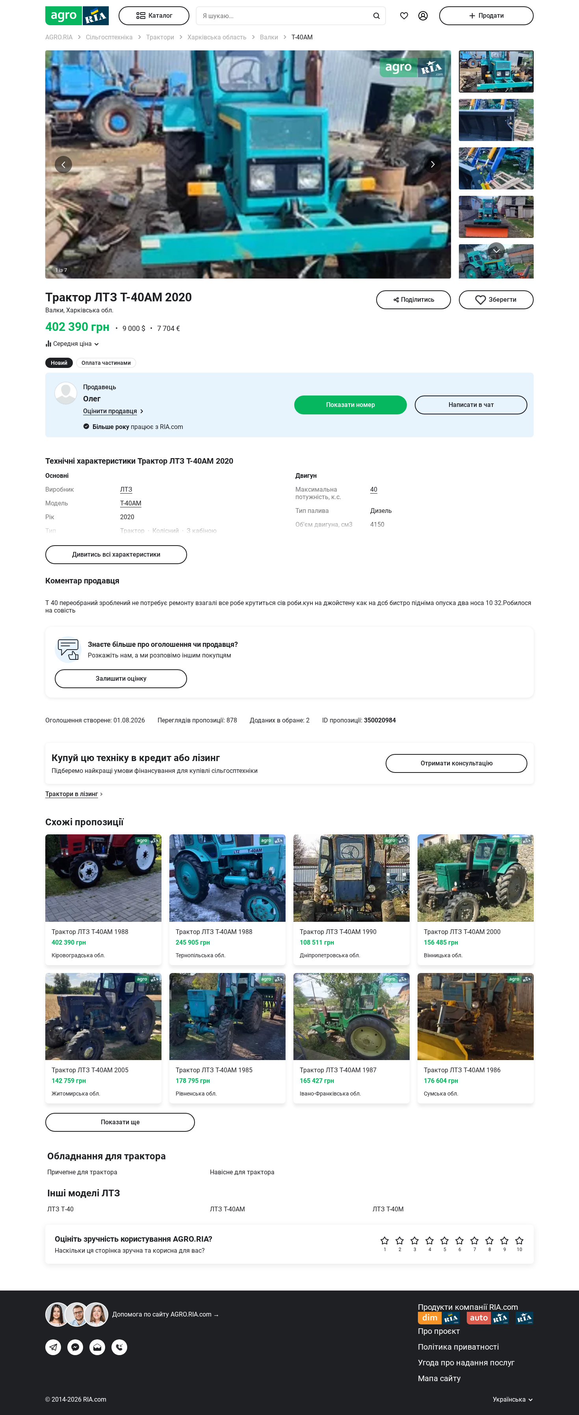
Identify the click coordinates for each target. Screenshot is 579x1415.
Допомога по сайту (165, 1314)
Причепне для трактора (82, 1172)
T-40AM (130, 503)
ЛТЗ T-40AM (227, 1209)
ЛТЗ (126, 489)
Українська (510, 1399)
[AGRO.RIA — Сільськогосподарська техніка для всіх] (82, 15)
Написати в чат (471, 405)
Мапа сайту (439, 1378)
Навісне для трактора (242, 1172)
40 (373, 489)
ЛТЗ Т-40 (60, 1209)
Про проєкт (439, 1331)
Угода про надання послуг (466, 1362)
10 (519, 1249)
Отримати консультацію (457, 763)
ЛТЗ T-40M (388, 1209)
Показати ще (120, 1122)
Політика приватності (458, 1347)
